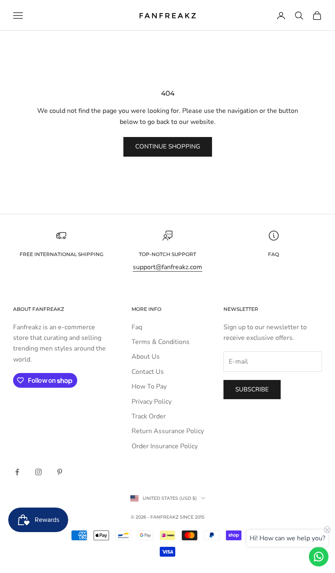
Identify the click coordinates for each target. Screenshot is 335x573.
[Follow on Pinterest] (60, 472)
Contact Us (148, 371)
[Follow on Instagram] (38, 472)
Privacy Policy (152, 401)
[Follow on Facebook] (17, 472)
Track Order (149, 416)
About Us (146, 356)
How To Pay (149, 386)
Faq (137, 327)
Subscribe (252, 389)
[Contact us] (318, 556)
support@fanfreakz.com (167, 267)
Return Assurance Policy (168, 431)
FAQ (273, 254)
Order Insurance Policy (165, 446)
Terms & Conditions (161, 341)
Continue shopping (167, 146)
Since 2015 (192, 517)
